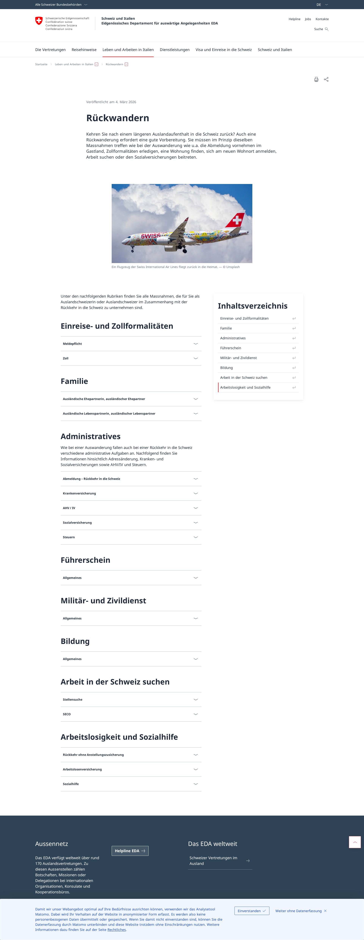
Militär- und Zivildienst (238, 357)
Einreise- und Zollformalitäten (244, 318)
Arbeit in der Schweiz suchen (243, 377)
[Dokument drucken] (316, 79)
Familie (226, 328)
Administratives (233, 338)
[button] (50, 49)
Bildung (226, 367)
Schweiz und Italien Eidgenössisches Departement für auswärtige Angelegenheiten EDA (159, 20)
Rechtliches (116, 929)
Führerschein (230, 348)
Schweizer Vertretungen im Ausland (213, 860)
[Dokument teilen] (326, 79)
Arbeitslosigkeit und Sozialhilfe (245, 387)
